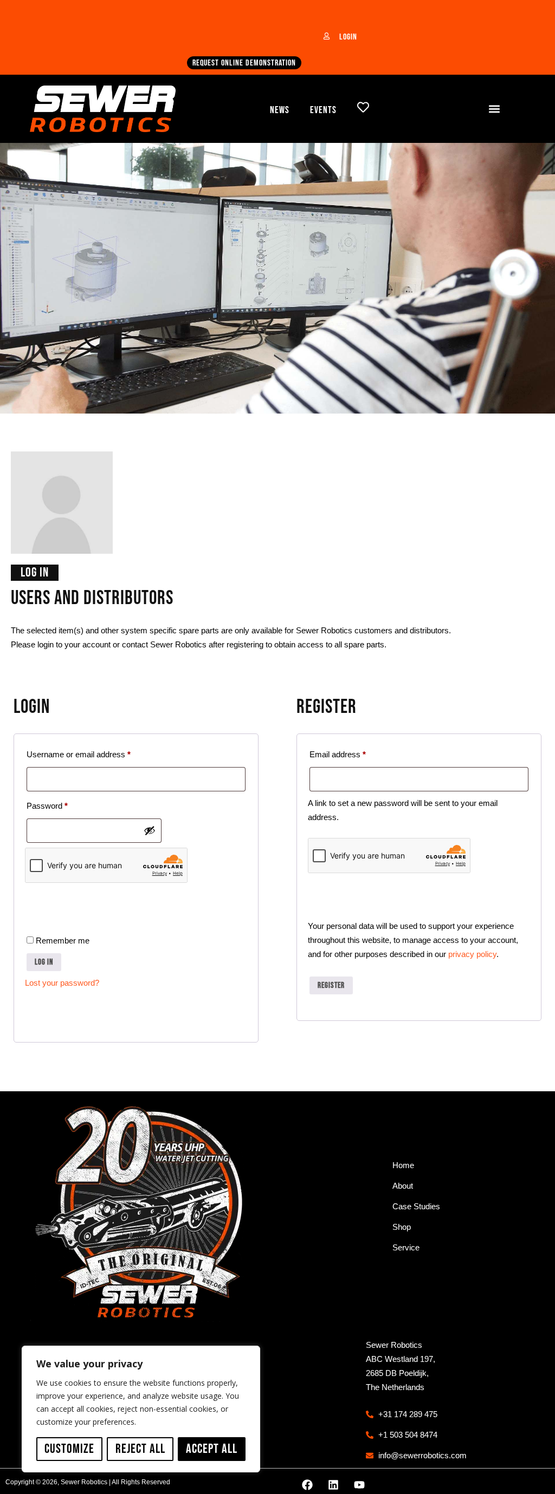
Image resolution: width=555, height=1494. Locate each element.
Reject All (140, 1449)
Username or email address (94, 752)
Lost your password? (62, 982)
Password (63, 804)
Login (348, 37)
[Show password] (150, 830)
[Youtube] (359, 1484)
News (279, 110)
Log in (44, 962)
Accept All (211, 1449)
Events (323, 110)
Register (331, 985)
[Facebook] (307, 1484)
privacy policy (472, 954)
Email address (353, 752)
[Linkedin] (333, 1484)
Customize (69, 1449)
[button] (494, 109)
